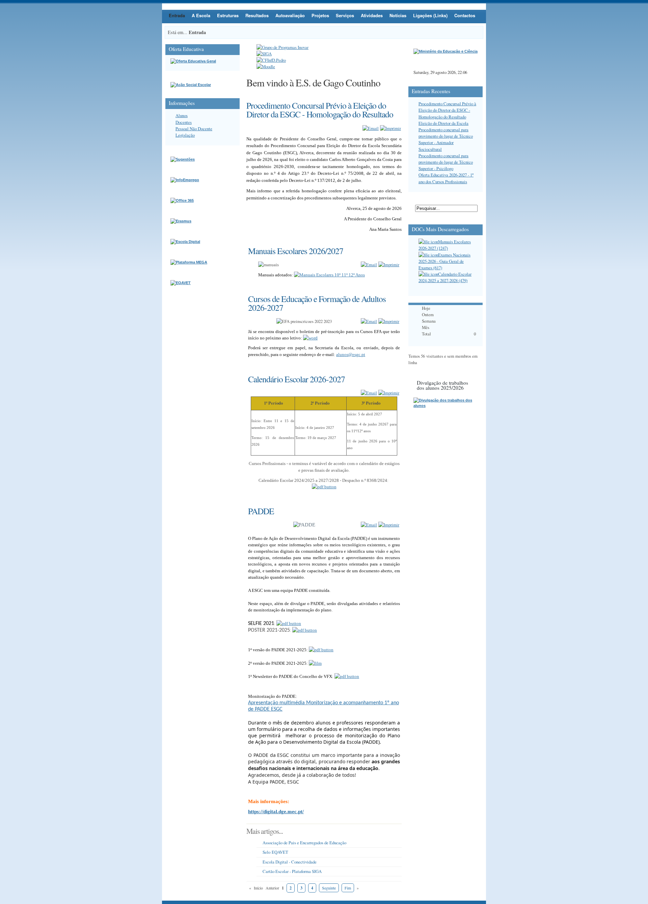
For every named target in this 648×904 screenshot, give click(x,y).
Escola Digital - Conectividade (290, 862)
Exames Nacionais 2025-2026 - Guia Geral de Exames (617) (444, 261)
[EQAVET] (180, 283)
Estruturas (228, 15)
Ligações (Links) (430, 15)
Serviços (345, 15)
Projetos (320, 15)
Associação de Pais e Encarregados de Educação (304, 843)
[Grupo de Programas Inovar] (282, 47)
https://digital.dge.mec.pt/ (276, 811)
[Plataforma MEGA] (188, 262)
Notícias (397, 15)
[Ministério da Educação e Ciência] (445, 51)
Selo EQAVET (275, 852)
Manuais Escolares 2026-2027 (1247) (444, 245)
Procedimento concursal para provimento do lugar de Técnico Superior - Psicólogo (445, 162)
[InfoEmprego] (184, 180)
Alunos (182, 115)
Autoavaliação (290, 15)
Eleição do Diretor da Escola (443, 123)
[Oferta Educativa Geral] (193, 61)
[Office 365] (182, 200)
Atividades (372, 15)
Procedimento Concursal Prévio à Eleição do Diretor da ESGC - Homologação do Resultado (447, 110)
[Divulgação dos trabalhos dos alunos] (445, 406)
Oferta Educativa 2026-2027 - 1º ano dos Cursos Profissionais (446, 178)
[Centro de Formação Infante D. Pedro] (271, 60)
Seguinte (329, 888)
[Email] (370, 128)
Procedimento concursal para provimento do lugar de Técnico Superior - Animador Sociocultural (445, 139)
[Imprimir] (390, 128)
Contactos (464, 15)
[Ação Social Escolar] (190, 85)
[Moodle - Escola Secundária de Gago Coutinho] (265, 66)
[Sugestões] (182, 159)
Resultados (257, 15)
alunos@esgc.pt (350, 354)
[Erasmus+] (180, 221)
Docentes (184, 122)
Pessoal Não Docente (194, 129)
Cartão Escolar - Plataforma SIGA (292, 871)
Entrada (177, 15)
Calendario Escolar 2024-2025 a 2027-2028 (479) (444, 277)
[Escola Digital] (185, 242)
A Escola (201, 15)
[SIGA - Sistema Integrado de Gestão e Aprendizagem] (264, 54)
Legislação (185, 135)
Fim (348, 888)
